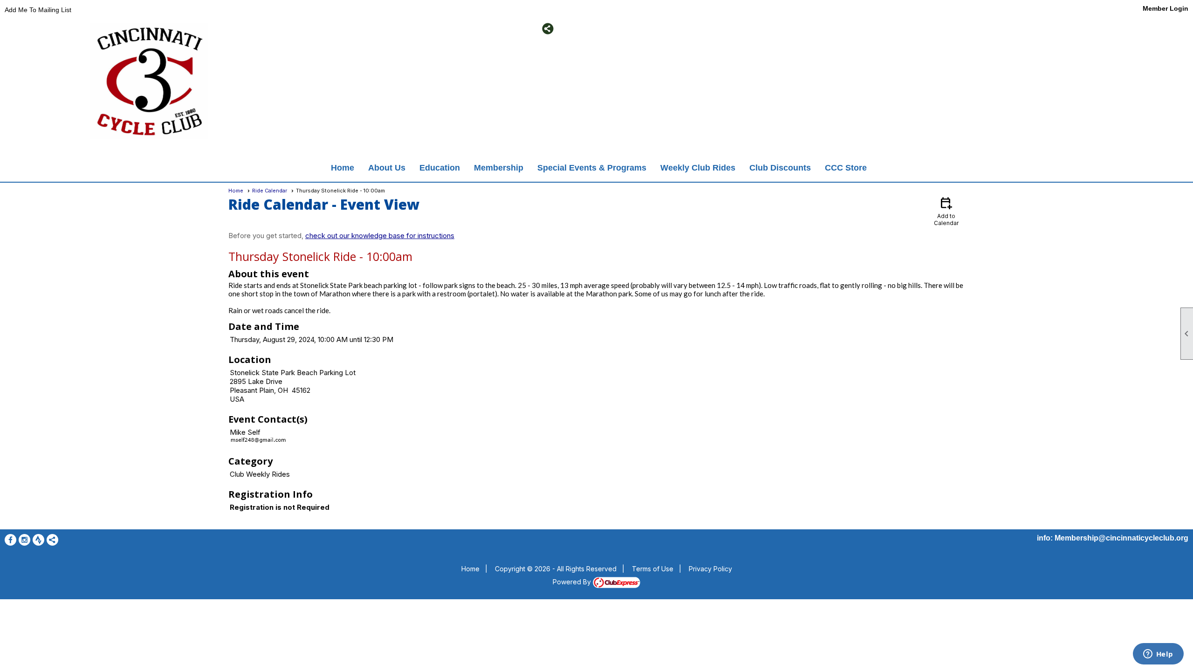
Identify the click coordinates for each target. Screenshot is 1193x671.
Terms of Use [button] (652, 569)
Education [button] (439, 167)
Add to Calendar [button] (946, 210)
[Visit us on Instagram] (323, 28)
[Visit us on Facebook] (309, 28)
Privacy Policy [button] (710, 569)
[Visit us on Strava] (337, 28)
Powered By (573, 582)
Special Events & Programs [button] (591, 167)
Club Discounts (780, 167)
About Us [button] (386, 167)
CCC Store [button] (846, 167)
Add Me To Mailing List (38, 10)
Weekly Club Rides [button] (697, 167)
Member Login (1165, 8)
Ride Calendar (269, 190)
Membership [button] (498, 167)
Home (342, 167)
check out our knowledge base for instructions (379, 235)
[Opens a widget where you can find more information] (1158, 654)
